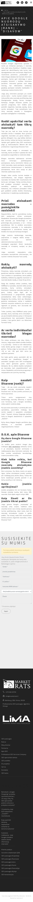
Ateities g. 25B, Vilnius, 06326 (15, 700)
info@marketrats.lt (12, 696)
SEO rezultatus (14, 447)
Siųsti (6, 611)
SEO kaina (4, 773)
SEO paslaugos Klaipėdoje (10, 856)
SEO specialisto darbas (9, 757)
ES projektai (5, 764)
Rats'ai (3, 742)
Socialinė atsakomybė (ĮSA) (10, 853)
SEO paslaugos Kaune (8, 865)
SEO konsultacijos (7, 874)
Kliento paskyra (6, 849)
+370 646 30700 (11, 692)
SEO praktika (5, 761)
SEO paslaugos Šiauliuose (10, 859)
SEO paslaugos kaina (8, 862)
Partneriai (4, 748)
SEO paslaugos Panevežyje (10, 868)
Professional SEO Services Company (13, 754)
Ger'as (3, 767)
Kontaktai (4, 770)
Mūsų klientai (5, 745)
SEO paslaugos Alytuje (9, 871)
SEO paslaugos (6, 739)
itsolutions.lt (19, 898)
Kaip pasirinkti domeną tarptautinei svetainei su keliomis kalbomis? (7, 824)
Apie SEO (4, 751)
